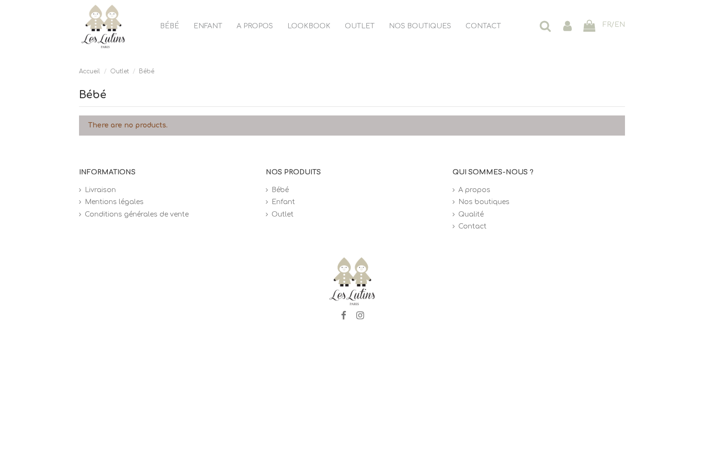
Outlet (283, 214)
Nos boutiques (484, 202)
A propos (474, 190)
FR (606, 24)
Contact (472, 226)
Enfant (283, 202)
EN (619, 24)
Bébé (280, 190)
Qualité (471, 214)
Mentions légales (114, 202)
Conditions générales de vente (137, 214)
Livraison (100, 190)
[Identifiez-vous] (567, 26)
